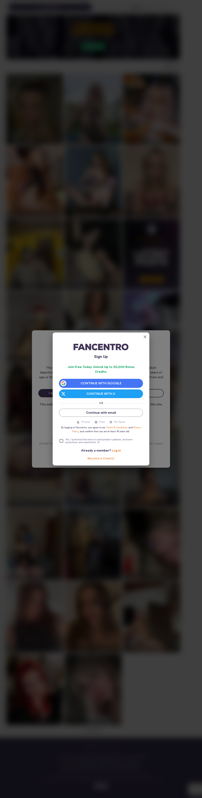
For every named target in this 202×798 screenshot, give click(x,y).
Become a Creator (101, 458)
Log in (116, 450)
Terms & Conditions (117, 427)
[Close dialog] (145, 337)
